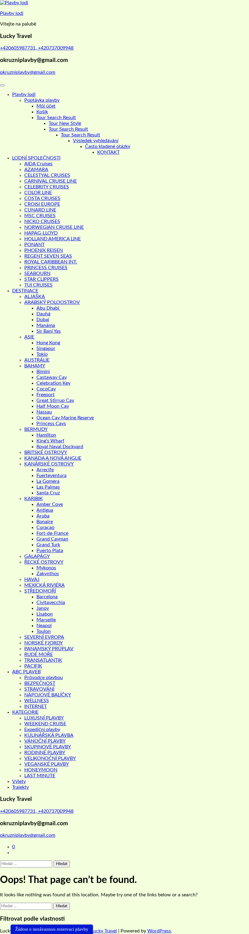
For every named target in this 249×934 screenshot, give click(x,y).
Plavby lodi (11, 13)
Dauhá (43, 313)
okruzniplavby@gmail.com (27, 72)
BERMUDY (36, 429)
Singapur (45, 348)
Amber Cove (49, 504)
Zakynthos (47, 573)
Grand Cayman (52, 539)
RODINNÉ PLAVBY (44, 752)
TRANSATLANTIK (43, 660)
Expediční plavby (42, 729)
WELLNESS (36, 700)
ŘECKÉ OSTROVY (43, 562)
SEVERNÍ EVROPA (44, 637)
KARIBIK (33, 498)
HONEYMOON (40, 769)
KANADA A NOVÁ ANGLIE (52, 458)
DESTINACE (25, 290)
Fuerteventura (51, 475)
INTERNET (35, 706)
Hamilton (46, 435)
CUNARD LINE (40, 210)
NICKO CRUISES (42, 221)
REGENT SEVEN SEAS (48, 256)
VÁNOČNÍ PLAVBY (45, 741)
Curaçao (45, 527)
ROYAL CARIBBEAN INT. (50, 261)
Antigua (44, 510)
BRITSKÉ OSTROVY (45, 452)
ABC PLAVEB (26, 671)
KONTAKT (108, 152)
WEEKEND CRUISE (45, 723)
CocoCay (46, 388)
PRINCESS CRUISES (45, 267)
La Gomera (48, 481)
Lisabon (44, 614)
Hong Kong (48, 342)
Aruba (42, 515)
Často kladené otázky (107, 146)
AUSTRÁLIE (36, 360)
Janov (42, 608)
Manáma (45, 325)
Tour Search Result (56, 117)
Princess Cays (51, 423)
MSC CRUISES (40, 215)
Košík (42, 111)
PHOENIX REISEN (43, 250)
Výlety (19, 781)
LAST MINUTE (39, 775)
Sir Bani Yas (48, 331)
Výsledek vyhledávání (95, 140)
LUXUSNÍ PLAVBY (44, 718)
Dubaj (42, 319)
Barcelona (47, 596)
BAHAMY (34, 365)
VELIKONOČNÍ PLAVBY (50, 758)
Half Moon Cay (52, 406)
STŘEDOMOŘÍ (40, 591)
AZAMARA (36, 169)
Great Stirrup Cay (55, 400)
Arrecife (45, 469)
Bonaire (44, 521)
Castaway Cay (51, 377)
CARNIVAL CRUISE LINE (50, 181)
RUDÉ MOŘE (38, 654)
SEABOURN (37, 273)
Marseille (46, 619)
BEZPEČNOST (39, 683)
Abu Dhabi (48, 308)
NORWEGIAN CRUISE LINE (54, 227)
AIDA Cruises (38, 163)
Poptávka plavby (42, 100)
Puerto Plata (49, 550)
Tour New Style (65, 123)
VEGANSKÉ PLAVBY (46, 764)
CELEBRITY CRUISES (46, 186)
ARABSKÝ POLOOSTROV (52, 302)
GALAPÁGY (37, 556)
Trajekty (20, 787)
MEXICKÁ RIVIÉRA (44, 585)
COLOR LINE (38, 192)
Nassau (44, 412)
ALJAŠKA (34, 296)
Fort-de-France (52, 533)
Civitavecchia (50, 602)
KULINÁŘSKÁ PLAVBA (48, 735)
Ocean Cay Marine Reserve (65, 417)
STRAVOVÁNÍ (39, 689)
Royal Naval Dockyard (59, 446)
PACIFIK (33, 666)
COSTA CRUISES (42, 198)
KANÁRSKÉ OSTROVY (49, 464)
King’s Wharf (50, 440)
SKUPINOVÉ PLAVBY (47, 746)
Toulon (43, 631)
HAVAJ (31, 579)
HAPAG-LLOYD (41, 233)
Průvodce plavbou (43, 677)
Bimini (43, 371)
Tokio (42, 354)
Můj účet (46, 106)
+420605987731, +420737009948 (36, 48)
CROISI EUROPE (42, 204)
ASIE (29, 337)
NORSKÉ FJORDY (43, 642)
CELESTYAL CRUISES (47, 175)
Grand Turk (48, 544)
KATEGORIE (25, 712)
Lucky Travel (104, 931)
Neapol (44, 625)
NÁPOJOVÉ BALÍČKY (47, 694)
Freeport (45, 394)
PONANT (34, 244)
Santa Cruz (48, 492)
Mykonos (46, 567)
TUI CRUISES (38, 285)
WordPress (159, 931)
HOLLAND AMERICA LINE (52, 238)
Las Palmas (48, 487)
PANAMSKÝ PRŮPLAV (48, 648)
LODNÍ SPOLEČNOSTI (36, 158)
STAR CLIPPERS (41, 279)
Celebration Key (53, 383)
